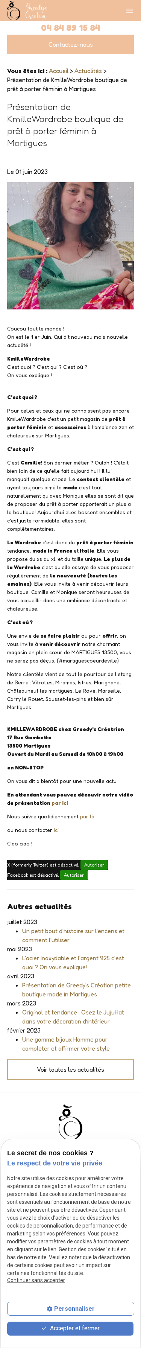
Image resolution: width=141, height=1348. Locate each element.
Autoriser (94, 865)
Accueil (58, 71)
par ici (60, 803)
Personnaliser (74, 1308)
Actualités (88, 71)
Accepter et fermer (74, 1328)
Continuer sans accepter (36, 1280)
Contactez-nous (71, 44)
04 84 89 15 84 (70, 27)
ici (56, 830)
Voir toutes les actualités (70, 1069)
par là (87, 816)
